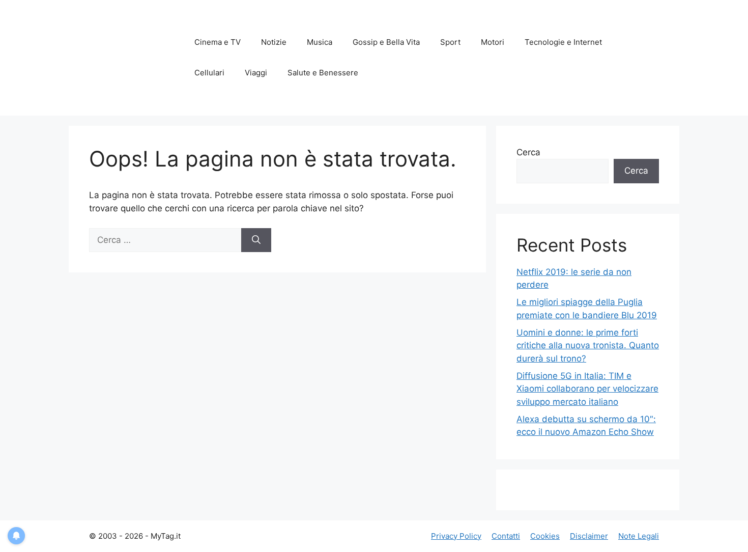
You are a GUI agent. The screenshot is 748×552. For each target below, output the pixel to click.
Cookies (545, 536)
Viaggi (256, 72)
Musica (319, 42)
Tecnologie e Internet (563, 42)
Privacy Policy (456, 536)
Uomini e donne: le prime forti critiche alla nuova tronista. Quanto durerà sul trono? (587, 345)
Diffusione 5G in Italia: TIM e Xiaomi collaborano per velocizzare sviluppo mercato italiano (587, 389)
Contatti (506, 536)
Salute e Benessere (322, 72)
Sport (450, 42)
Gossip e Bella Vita (386, 42)
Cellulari (209, 72)
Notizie (273, 42)
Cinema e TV (217, 42)
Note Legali (638, 536)
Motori (492, 42)
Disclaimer (589, 536)
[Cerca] (256, 240)
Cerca (528, 152)
